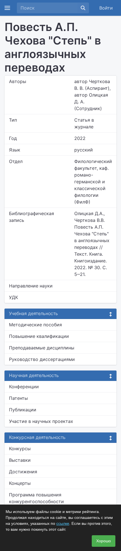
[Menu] (7, 8)
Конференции (24, 386)
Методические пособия (35, 324)
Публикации (22, 409)
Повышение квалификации (39, 336)
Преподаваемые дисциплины (41, 348)
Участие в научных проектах (41, 421)
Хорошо (103, 541)
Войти (106, 8)
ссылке (62, 523)
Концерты (20, 483)
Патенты (18, 398)
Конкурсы (20, 448)
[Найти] (83, 8)
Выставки (20, 460)
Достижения (23, 471)
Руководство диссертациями (42, 359)
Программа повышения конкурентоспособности (36, 498)
